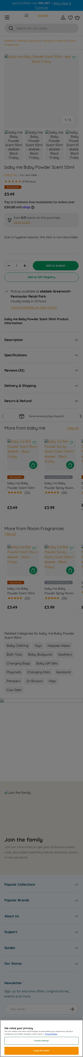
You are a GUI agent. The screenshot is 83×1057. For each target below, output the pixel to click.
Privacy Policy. (51, 1034)
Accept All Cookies (41, 1050)
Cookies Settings (41, 1041)
